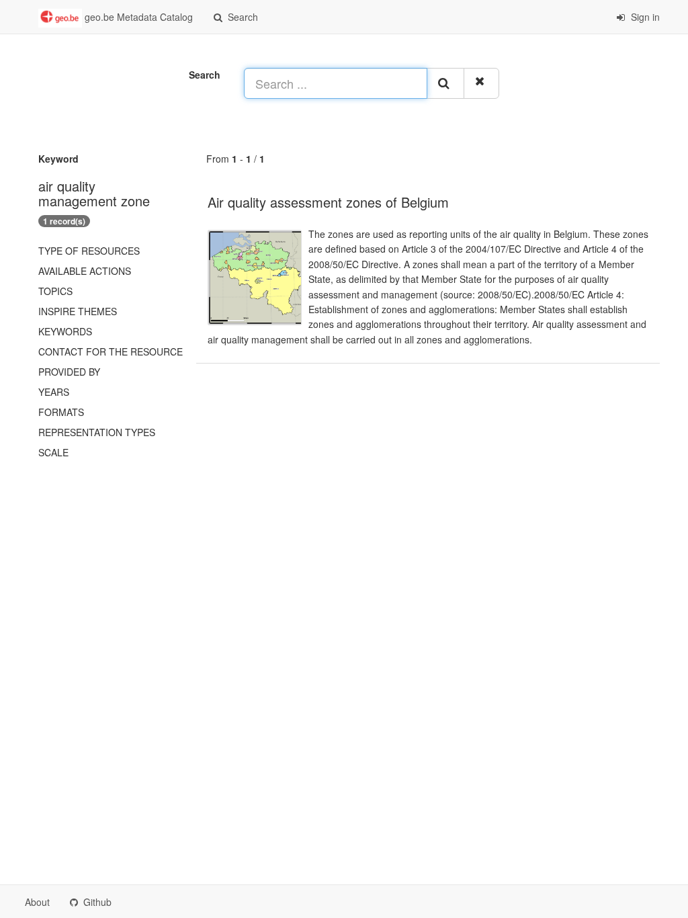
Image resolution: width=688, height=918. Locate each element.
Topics (55, 291)
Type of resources (89, 250)
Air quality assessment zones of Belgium (328, 202)
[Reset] (481, 83)
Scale (53, 452)
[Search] (445, 83)
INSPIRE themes (77, 311)
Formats (61, 412)
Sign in (644, 17)
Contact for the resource (110, 351)
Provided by (69, 371)
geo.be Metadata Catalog (137, 17)
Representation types (96, 432)
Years (53, 392)
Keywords (65, 331)
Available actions (84, 271)
